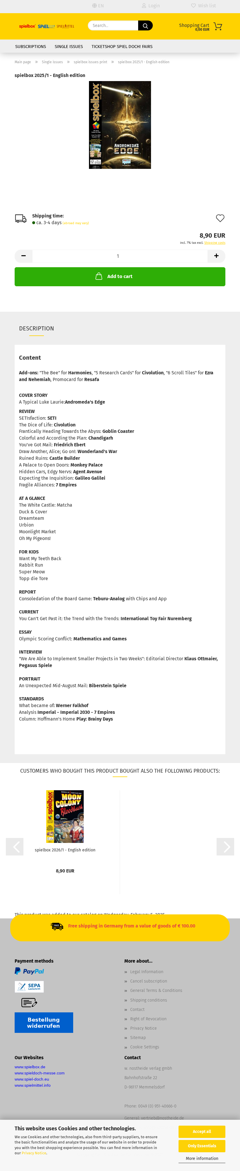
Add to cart (120, 276)
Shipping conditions (148, 1000)
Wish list (206, 5)
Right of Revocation (148, 1018)
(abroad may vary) (76, 223)
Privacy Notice (34, 1153)
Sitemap (138, 1037)
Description (36, 328)
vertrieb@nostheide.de (162, 1118)
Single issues (69, 46)
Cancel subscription (148, 981)
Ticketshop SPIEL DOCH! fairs (122, 46)
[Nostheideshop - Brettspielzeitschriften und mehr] (47, 26)
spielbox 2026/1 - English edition (65, 850)
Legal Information (146, 971)
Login (153, 5)
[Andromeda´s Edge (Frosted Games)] (120, 124)
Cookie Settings (144, 1047)
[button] (23, 256)
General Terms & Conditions (156, 990)
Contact (137, 1009)
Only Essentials (202, 1145)
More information (202, 1158)
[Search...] (145, 25)
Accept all (202, 1131)
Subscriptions (30, 46)
